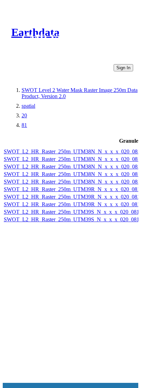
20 (24, 115)
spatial (28, 106)
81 (24, 125)
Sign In (123, 67)
